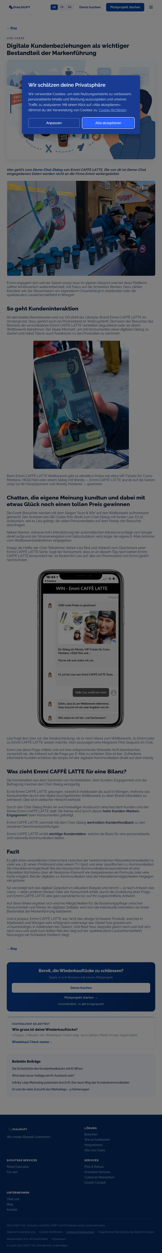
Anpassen (54, 123)
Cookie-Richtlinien (112, 110)
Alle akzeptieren (108, 123)
